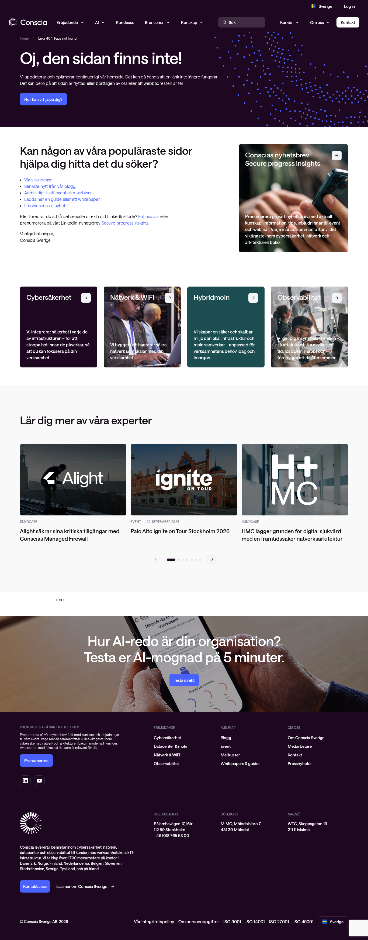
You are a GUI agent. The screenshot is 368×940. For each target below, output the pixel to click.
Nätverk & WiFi (167, 754)
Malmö (294, 814)
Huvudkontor (166, 814)
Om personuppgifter (198, 921)
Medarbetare (300, 746)
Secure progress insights (125, 222)
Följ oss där (149, 216)
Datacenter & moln (170, 746)
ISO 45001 (303, 921)
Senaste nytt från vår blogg (49, 186)
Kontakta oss (35, 886)
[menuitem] (184, 737)
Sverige (325, 6)
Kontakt (295, 754)
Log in (349, 6)
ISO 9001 (232, 921)
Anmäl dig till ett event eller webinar (58, 192)
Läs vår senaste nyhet (44, 205)
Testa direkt (184, 680)
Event (226, 746)
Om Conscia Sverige (306, 737)
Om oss (317, 22)
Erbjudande (164, 727)
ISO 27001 (279, 921)
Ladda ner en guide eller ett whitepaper (62, 199)
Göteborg (229, 814)
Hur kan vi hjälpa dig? (43, 99)
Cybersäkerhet (167, 737)
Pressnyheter (300, 763)
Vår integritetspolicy (154, 921)
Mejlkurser (230, 754)
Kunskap (228, 727)
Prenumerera (36, 760)
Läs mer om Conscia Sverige (81, 886)
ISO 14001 (255, 921)
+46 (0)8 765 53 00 (171, 835)
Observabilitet (166, 763)
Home (24, 38)
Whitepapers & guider (240, 763)
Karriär (286, 22)
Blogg (226, 737)
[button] (211, 559)
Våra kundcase (38, 179)
